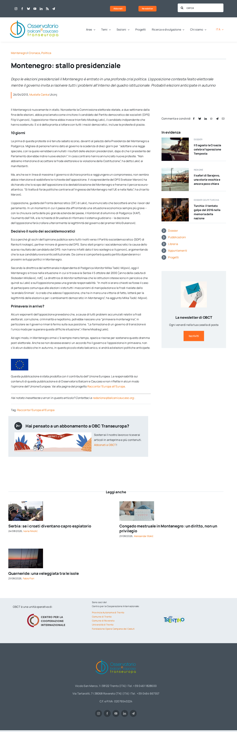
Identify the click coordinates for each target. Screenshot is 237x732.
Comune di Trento (102, 616)
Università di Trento (103, 624)
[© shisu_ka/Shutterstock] (136, 503)
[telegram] (53, 8)
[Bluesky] (200, 118)
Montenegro (19, 53)
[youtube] (34, 8)
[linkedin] (41, 8)
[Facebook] (194, 118)
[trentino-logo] (174, 617)
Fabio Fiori (28, 578)
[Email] (223, 118)
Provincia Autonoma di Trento (108, 612)
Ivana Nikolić (30, 531)
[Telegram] (217, 118)
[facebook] (22, 8)
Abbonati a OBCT (105, 445)
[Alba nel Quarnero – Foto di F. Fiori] (25, 550)
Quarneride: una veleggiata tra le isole (43, 573)
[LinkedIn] (206, 118)
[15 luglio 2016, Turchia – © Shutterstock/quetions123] (175, 199)
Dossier (173, 230)
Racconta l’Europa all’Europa (106, 386)
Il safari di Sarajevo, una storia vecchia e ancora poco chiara (207, 180)
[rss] (47, 8)
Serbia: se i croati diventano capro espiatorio (49, 526)
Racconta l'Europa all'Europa (35, 410)
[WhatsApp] (211, 118)
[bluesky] (28, 8)
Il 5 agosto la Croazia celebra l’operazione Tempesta (207, 149)
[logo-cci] (47, 613)
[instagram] (16, 8)
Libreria (173, 244)
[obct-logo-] (34, 19)
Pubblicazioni (177, 237)
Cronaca (34, 53)
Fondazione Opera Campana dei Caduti (113, 628)
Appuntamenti (177, 250)
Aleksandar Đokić (144, 536)
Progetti (173, 257)
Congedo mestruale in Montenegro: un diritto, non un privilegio (168, 528)
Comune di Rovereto (103, 620)
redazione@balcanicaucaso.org (113, 398)
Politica (46, 53)
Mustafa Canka (39, 94)
